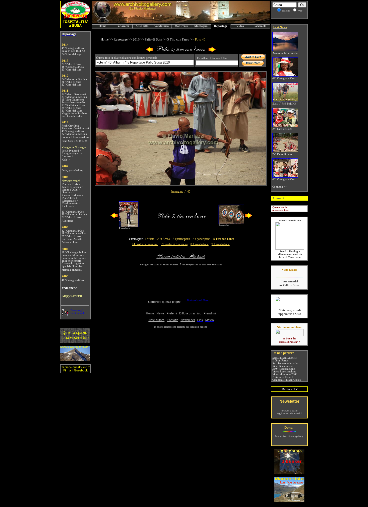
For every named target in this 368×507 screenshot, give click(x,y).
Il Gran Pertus (280, 360)
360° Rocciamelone (283, 368)
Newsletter (289, 401)
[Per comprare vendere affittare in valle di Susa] (289, 335)
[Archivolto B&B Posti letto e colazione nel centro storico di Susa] (75, 27)
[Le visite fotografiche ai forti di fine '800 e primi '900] (289, 500)
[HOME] (181, 22)
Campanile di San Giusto (286, 379)
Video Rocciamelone (284, 371)
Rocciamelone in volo (285, 363)
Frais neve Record (282, 377)
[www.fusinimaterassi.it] (289, 307)
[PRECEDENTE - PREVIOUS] (150, 51)
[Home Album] (180, 51)
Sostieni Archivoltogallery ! (289, 436)
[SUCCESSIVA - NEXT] (212, 51)
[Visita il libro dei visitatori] (75, 371)
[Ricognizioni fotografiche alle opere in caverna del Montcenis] (289, 472)
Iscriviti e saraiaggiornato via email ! (289, 412)
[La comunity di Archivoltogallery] (65, 314)
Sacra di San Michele (284, 357)
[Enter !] (75, 341)
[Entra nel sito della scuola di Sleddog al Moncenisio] (289, 248)
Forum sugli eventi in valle (78, 311)
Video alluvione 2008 (284, 374)
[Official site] (289, 273)
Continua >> (279, 186)
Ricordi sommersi (282, 366)
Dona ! (289, 427)
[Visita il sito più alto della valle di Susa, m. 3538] (75, 359)
